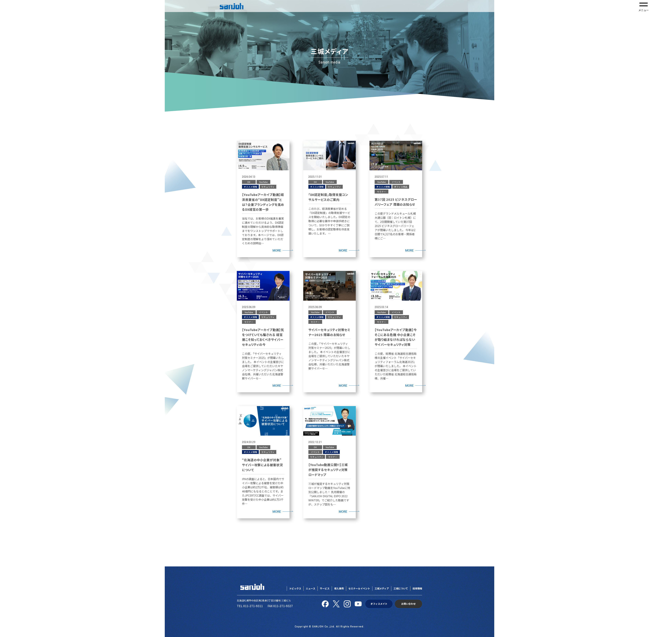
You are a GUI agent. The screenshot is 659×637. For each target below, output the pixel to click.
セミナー (381, 191)
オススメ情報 (250, 186)
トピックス (295, 588)
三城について (401, 588)
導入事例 (339, 588)
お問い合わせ (408, 603)
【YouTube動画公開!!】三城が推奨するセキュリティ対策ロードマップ (328, 469)
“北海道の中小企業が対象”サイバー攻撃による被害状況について (262, 465)
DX (248, 182)
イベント (396, 182)
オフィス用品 (400, 186)
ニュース (310, 588)
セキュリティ (268, 186)
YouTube (263, 182)
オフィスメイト (379, 603)
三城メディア (382, 588)
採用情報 (417, 588)
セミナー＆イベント (359, 588)
